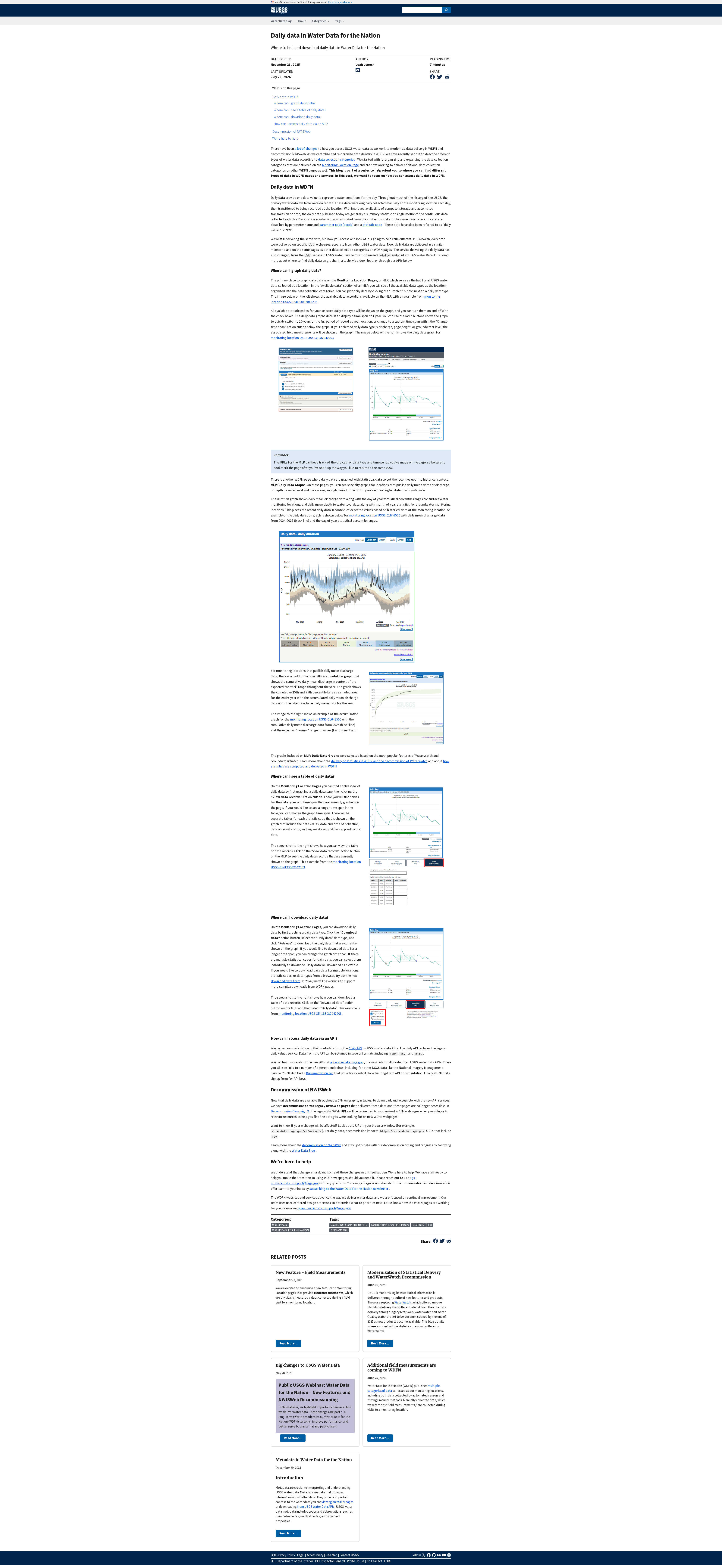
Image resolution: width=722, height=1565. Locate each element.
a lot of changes (306, 148)
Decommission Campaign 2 (290, 1111)
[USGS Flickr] (439, 1556)
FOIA (387, 1561)
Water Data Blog (281, 21)
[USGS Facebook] (429, 1556)
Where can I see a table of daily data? (300, 110)
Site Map (331, 1555)
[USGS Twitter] (423, 1556)
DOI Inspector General (330, 1561)
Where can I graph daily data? (294, 103)
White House (355, 1561)
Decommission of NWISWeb (291, 131)
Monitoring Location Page (340, 165)
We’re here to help (285, 138)
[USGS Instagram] (449, 1556)
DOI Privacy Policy (283, 1555)
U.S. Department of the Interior (292, 1561)
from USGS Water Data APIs (315, 1507)
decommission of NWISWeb (321, 1145)
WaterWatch (402, 1302)
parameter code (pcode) (336, 224)
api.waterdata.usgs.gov (346, 1062)
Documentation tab (319, 1073)
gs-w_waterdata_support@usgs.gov (324, 1208)
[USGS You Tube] (444, 1556)
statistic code (372, 224)
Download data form (285, 981)
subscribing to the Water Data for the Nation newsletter (348, 1188)
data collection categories (336, 159)
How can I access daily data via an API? (301, 124)
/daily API (355, 1048)
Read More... (288, 1343)
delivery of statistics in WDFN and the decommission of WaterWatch (379, 761)
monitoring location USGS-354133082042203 (302, 338)
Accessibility (314, 1555)
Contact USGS (349, 1555)
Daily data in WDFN (285, 97)
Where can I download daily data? (297, 117)
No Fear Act (374, 1561)
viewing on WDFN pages (337, 1502)
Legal (300, 1555)
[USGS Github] (434, 1556)
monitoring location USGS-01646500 (374, 515)
